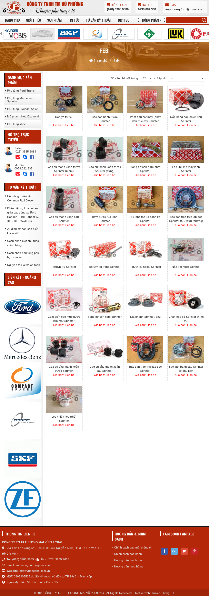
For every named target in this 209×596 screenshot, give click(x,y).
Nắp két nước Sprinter (186, 266)
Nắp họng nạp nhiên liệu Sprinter (186, 119)
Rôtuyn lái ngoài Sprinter (145, 266)
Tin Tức (74, 20)
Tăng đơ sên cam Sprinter (105, 316)
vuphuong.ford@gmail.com (184, 9)
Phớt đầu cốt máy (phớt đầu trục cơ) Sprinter (145, 119)
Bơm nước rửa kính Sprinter (104, 218)
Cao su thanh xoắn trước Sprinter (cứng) (105, 168)
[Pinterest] (194, 551)
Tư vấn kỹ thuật (99, 20)
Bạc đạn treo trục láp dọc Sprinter (145, 368)
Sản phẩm (54, 20)
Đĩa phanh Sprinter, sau (145, 316)
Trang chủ (11, 20)
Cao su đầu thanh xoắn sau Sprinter (105, 368)
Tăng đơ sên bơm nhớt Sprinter (145, 168)
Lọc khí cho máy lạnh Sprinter (186, 168)
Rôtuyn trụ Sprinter (64, 266)
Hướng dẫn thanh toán (128, 560)
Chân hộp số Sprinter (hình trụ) (186, 318)
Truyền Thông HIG (163, 593)
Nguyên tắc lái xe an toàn (23, 264)
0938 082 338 (147, 9)
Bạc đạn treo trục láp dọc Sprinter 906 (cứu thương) (186, 218)
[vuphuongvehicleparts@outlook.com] (18, 157)
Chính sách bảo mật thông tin (133, 547)
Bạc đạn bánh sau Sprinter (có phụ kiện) (186, 368)
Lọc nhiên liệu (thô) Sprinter (63, 418)
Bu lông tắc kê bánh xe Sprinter (145, 218)
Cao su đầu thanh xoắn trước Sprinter (64, 368)
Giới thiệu (33, 20)
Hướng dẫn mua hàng (128, 566)
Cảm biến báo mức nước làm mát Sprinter (64, 318)
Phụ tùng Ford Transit (21, 90)
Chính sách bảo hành (128, 553)
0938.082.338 (23, 168)
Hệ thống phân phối (151, 20)
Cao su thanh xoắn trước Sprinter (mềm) (64, 168)
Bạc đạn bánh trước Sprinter (105, 119)
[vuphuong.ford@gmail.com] (18, 174)
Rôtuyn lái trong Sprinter (104, 266)
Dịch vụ (123, 20)
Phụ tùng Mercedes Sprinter (19, 99)
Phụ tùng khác (16, 124)
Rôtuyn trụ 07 (64, 116)
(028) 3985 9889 (118, 9)
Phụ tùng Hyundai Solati (22, 109)
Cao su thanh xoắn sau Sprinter (64, 218)
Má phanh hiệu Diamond (23, 116)
